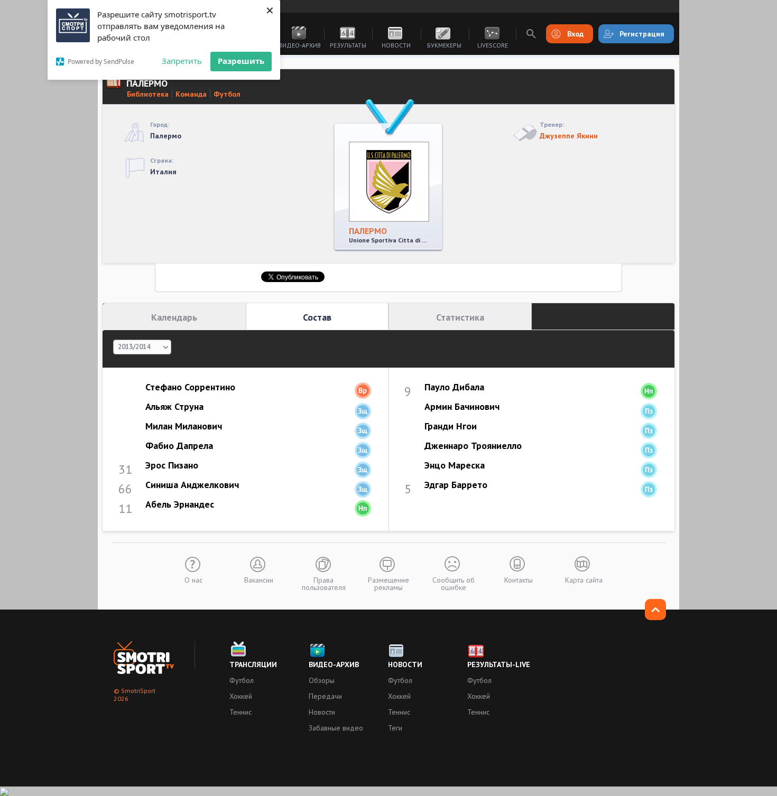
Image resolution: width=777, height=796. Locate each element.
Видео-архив (300, 45)
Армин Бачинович (462, 406)
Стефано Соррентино (190, 387)
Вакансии (258, 579)
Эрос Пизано (171, 465)
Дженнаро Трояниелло (473, 445)
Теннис (240, 712)
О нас (193, 579)
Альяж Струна (174, 406)
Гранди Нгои (450, 426)
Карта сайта (584, 579)
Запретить (182, 60)
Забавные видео (336, 728)
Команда (191, 94)
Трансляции (253, 664)
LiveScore (492, 45)
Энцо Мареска (454, 465)
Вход (575, 34)
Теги (395, 728)
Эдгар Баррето (455, 485)
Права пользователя (324, 583)
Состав (317, 317)
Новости (396, 45)
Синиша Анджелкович (192, 485)
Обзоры (322, 680)
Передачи (325, 696)
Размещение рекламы (388, 583)
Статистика (460, 317)
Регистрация (641, 34)
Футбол (227, 94)
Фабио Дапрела (179, 445)
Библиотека (148, 94)
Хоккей (240, 696)
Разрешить (241, 60)
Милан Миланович (183, 426)
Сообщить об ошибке (453, 583)
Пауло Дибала (454, 387)
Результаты (348, 45)
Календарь (174, 317)
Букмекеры (444, 45)
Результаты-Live (498, 664)
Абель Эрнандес (179, 504)
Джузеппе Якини (569, 136)
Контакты (518, 579)
